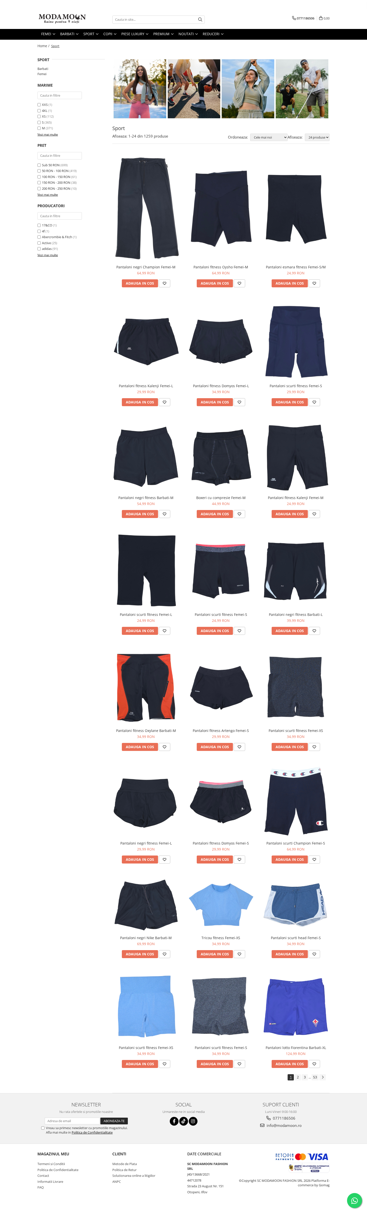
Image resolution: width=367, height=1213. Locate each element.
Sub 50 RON (51, 165)
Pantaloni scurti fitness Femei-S (296, 385)
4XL (44, 110)
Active (46, 243)
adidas (47, 248)
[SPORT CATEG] (221, 88)
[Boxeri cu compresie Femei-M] (221, 456)
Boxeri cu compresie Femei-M (221, 497)
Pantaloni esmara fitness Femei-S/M (296, 267)
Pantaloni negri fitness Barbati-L (296, 614)
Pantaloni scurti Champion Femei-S (295, 843)
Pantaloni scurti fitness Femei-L (146, 614)
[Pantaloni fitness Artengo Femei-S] (221, 686)
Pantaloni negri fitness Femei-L (146, 843)
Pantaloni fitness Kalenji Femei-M (296, 497)
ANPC (116, 1181)
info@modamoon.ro (284, 1125)
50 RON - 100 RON (55, 171)
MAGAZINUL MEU (53, 1153)
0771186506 (283, 1118)
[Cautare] (200, 19)
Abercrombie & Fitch (57, 237)
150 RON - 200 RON (56, 182)
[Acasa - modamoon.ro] (62, 19)
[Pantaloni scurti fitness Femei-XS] (296, 686)
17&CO (47, 225)
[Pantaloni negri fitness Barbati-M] (146, 456)
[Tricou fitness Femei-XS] (221, 904)
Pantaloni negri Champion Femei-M (146, 267)
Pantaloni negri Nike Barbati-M (146, 937)
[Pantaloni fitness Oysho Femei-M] (221, 208)
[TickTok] (183, 1121)
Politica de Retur (124, 1170)
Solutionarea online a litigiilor (133, 1175)
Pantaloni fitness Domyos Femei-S (221, 843)
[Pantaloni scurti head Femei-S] (296, 904)
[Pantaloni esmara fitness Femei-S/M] (296, 208)
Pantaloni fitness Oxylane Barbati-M (146, 730)
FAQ (40, 1187)
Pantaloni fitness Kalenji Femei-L (146, 385)
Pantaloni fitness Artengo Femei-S (221, 730)
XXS (45, 104)
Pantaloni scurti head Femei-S (296, 937)
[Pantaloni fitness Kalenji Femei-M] (296, 456)
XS (44, 116)
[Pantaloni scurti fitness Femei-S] (296, 340)
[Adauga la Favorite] (164, 283)
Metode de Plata (124, 1164)
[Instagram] (193, 1121)
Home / (43, 45)
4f (43, 231)
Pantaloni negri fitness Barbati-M (146, 497)
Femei (41, 74)
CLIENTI (119, 1153)
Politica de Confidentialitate (92, 1132)
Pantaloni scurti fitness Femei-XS (296, 730)
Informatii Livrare (50, 1181)
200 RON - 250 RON (56, 188)
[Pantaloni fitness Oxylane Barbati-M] (146, 686)
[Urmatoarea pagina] (322, 1077)
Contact (43, 1175)
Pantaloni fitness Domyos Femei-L (221, 385)
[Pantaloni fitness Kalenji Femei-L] (146, 340)
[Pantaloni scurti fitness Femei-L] (146, 570)
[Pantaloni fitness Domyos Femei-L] (221, 340)
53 (315, 1077)
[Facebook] (174, 1121)
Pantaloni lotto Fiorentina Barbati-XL (296, 1047)
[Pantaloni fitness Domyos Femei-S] (221, 801)
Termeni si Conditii (51, 1164)
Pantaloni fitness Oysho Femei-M (220, 267)
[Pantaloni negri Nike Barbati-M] (146, 904)
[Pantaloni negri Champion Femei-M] (146, 208)
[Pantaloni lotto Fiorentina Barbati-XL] (296, 1007)
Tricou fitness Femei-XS (220, 937)
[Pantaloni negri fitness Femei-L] (146, 801)
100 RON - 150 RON (56, 176)
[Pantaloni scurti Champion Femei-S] (296, 800)
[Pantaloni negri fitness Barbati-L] (296, 569)
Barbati (42, 68)
